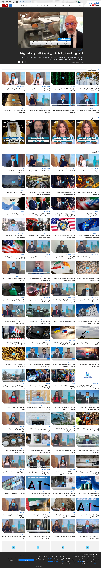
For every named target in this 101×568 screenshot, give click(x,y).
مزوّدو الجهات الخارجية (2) (50, 558)
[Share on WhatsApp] (25, 62)
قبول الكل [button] (26, 560)
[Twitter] (10, 1)
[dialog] (50, 560)
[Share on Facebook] (22, 62)
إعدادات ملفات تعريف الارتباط (59, 561)
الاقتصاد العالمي (43, 5)
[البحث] (10, 5)
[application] (50, 30)
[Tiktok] (16, 1)
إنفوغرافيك (24, 5)
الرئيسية (79, 5)
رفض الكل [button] (11, 560)
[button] (25, 1)
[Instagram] (13, 1)
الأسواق (54, 5)
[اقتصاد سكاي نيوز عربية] (91, 4)
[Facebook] (3, 1)
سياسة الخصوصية (50, 561)
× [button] (2, 553)
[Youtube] (6, 1)
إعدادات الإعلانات (80, 561)
